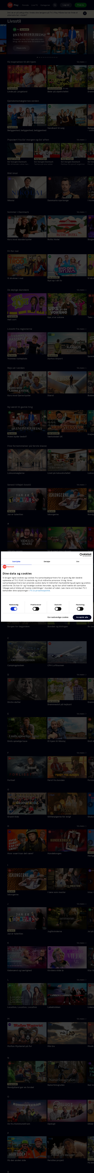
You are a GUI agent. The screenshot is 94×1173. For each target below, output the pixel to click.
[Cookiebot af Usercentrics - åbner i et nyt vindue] (81, 554)
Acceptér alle (82, 617)
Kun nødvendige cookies (58, 617)
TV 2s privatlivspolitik (40, 591)
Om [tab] (77, 561)
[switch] (36, 609)
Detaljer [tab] (47, 561)
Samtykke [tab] (16, 561)
